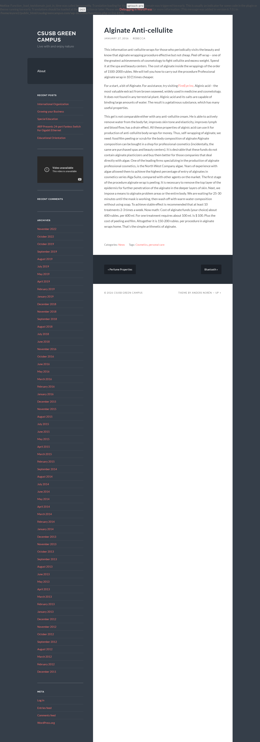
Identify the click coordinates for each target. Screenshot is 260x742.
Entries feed (44, 707)
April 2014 (43, 506)
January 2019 (45, 296)
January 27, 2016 (116, 38)
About (41, 71)
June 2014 (43, 491)
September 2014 (47, 469)
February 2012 (46, 664)
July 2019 (43, 266)
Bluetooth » (211, 269)
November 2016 (46, 349)
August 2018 (45, 326)
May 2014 (43, 499)
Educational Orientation (51, 137)
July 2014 (43, 484)
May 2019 (43, 274)
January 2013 (45, 611)
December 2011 (46, 671)
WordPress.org (46, 722)
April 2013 (43, 589)
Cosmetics (141, 244)
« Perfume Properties (120, 269)
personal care (156, 244)
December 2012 (46, 619)
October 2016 (45, 356)
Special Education (47, 118)
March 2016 (44, 379)
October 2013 (45, 551)
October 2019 (45, 244)
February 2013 (46, 604)
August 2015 (45, 416)
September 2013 (47, 559)
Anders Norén (202, 292)
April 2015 (43, 446)
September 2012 (47, 641)
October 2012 (45, 634)
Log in (40, 700)
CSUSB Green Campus (56, 36)
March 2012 (44, 656)
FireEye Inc (185, 86)
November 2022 (46, 228)
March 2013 (44, 596)
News (121, 244)
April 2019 (43, 281)
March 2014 (44, 514)
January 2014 (45, 529)
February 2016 (46, 386)
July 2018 (43, 334)
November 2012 (46, 626)
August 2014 (45, 476)
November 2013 (46, 544)
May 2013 (43, 581)
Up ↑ (218, 292)
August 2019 (45, 259)
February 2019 (46, 289)
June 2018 (43, 341)
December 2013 (46, 536)
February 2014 (46, 521)
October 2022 (45, 236)
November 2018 (46, 311)
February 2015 (46, 461)
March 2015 (44, 454)
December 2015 (46, 401)
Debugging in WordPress (136, 9)
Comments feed (46, 715)
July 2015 (43, 424)
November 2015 (46, 409)
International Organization (53, 104)
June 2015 (43, 431)
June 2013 (43, 574)
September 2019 (47, 251)
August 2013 (45, 566)
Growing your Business (50, 111)
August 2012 (45, 649)
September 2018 (47, 319)
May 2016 (43, 371)
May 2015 (43, 439)
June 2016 (43, 364)
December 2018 (46, 304)
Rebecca (139, 38)
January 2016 (45, 394)
